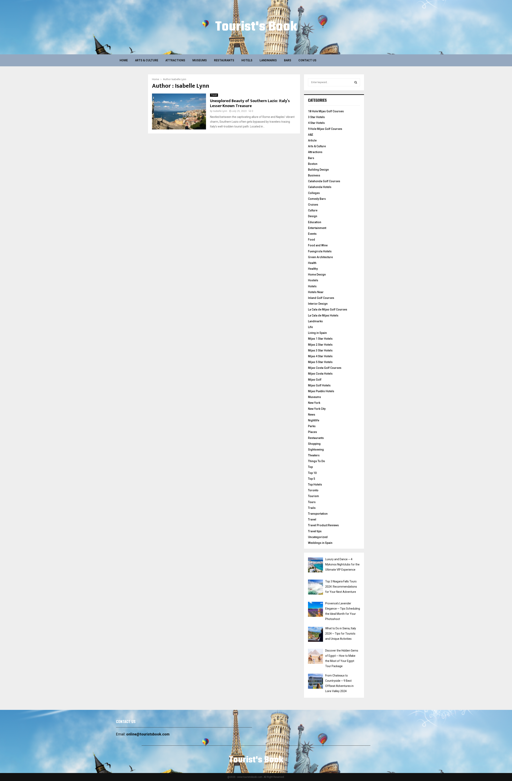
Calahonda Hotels (319, 187)
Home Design (317, 274)
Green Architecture (320, 257)
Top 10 (312, 473)
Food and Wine (318, 245)
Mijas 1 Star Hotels (320, 338)
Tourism (313, 496)
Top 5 (311, 478)
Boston (312, 163)
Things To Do (316, 461)
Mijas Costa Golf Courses (324, 367)
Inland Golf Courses (321, 297)
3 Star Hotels (316, 117)
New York (314, 402)
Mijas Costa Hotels (320, 373)
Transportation (318, 513)
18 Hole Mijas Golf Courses (326, 111)
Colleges (314, 193)
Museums (199, 60)
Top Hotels (315, 484)
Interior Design (318, 303)
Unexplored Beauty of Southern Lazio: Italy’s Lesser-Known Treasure (250, 103)
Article (312, 140)
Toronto (313, 490)
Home (124, 60)
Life (310, 327)
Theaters (314, 455)
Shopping (314, 443)
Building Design (318, 169)
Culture (312, 210)
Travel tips (315, 531)
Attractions (175, 60)
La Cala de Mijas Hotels (323, 315)
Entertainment (317, 228)
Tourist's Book (256, 27)
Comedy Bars (317, 198)
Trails (312, 507)
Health (312, 263)
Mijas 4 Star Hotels (320, 356)
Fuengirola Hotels (320, 251)
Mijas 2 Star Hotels (320, 344)
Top (310, 467)
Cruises (313, 204)
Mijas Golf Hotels (319, 385)
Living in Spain (317, 332)
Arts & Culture (146, 60)
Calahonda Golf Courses (324, 181)
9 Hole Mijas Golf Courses (325, 128)
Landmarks (268, 60)
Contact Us (307, 60)
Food (311, 239)
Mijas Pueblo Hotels (321, 391)
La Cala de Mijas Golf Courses (327, 309)
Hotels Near (316, 292)
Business (314, 175)
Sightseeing (316, 449)
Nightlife (313, 420)
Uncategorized (318, 537)
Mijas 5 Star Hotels (320, 362)
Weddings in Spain (320, 542)
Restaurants (224, 60)
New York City (317, 408)
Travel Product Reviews (323, 525)
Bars (287, 60)
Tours (312, 502)
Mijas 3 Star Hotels (320, 350)
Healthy (313, 268)
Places (312, 432)
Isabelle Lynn (178, 79)
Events (312, 233)
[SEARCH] (355, 82)
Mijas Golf (314, 379)
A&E (310, 134)
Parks (312, 426)
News (311, 414)
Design (312, 216)
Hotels (246, 60)
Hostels (313, 280)
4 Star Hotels (316, 122)
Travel (214, 95)
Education (314, 222)
